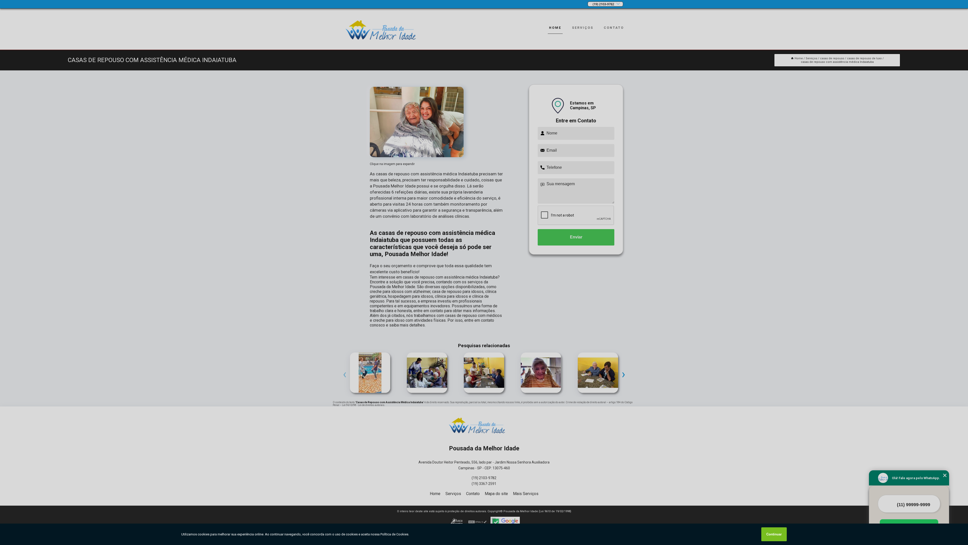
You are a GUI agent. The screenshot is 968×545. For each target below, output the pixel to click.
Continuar (774, 534)
